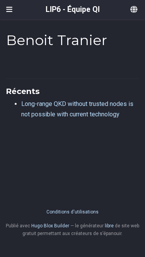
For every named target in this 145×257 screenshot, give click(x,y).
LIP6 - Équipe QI (73, 9)
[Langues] (134, 9)
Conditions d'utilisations (72, 212)
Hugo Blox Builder (50, 225)
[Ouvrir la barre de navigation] (9, 10)
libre (109, 225)
